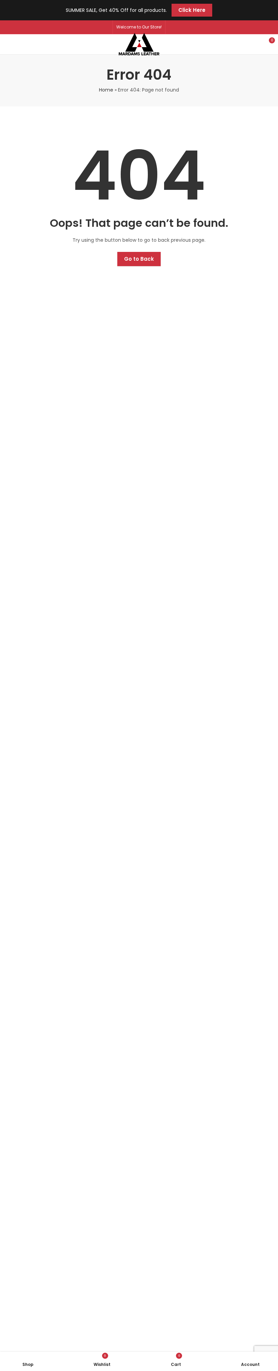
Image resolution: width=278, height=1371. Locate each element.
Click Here (191, 10)
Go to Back (139, 258)
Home (106, 89)
